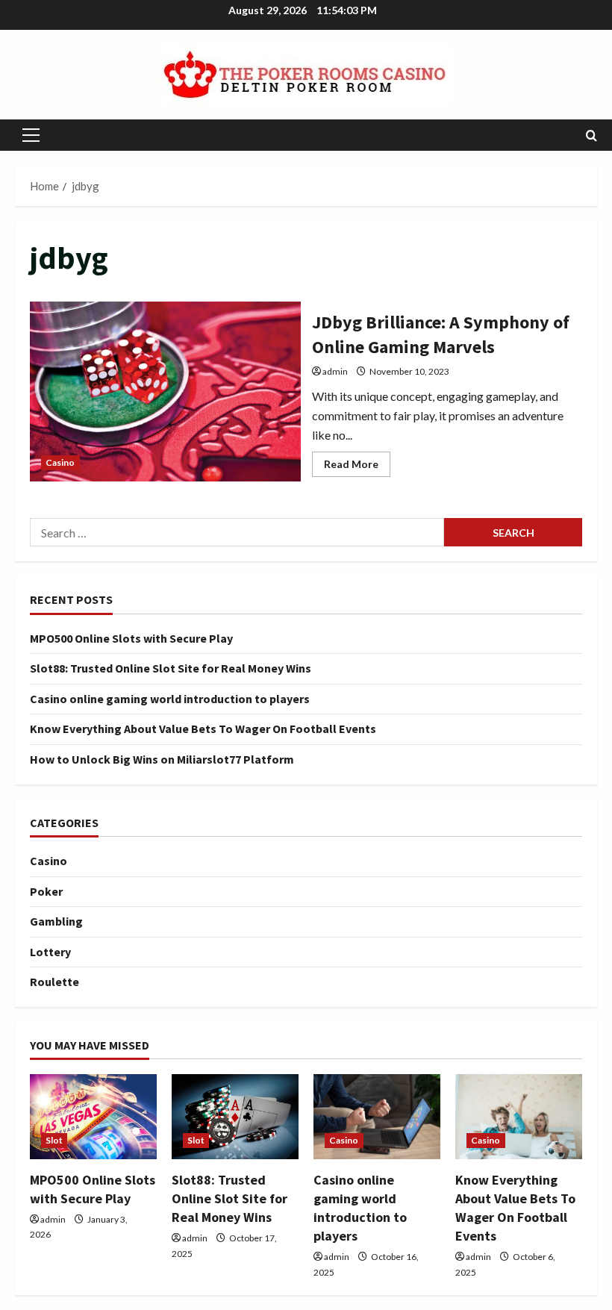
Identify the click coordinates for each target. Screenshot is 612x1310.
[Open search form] (591, 135)
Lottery (50, 951)
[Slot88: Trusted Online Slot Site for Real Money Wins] (235, 1116)
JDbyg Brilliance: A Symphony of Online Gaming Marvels (165, 392)
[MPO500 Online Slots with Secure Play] (93, 1116)
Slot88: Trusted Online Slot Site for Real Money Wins (170, 668)
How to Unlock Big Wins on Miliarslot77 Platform (162, 759)
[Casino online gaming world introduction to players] (376, 1116)
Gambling (56, 921)
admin (335, 371)
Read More (357, 467)
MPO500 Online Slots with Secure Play (131, 638)
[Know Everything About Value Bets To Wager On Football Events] (518, 1116)
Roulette (54, 981)
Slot (54, 1140)
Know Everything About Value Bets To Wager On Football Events (203, 728)
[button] (31, 135)
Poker (46, 891)
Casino (60, 462)
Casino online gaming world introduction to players (170, 698)
